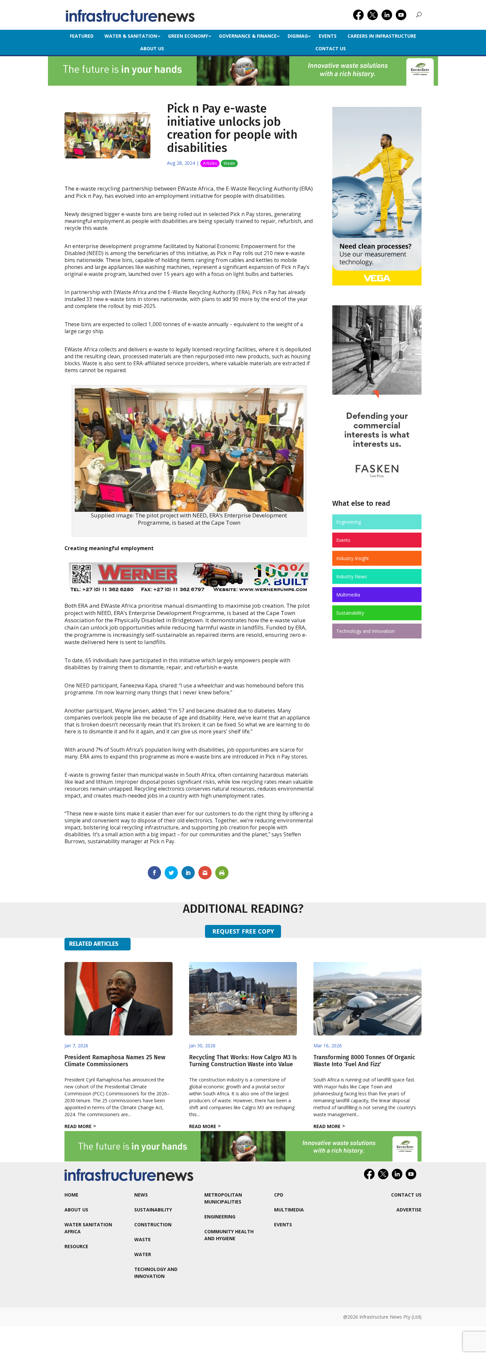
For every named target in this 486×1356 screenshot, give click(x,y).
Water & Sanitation (130, 36)
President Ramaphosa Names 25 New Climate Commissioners (114, 1061)
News (141, 1195)
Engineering (348, 522)
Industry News (351, 576)
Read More (78, 1126)
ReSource (76, 1246)
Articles (210, 163)
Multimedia (348, 594)
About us (152, 48)
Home (71, 1195)
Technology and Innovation (365, 631)
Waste (229, 163)
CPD (278, 1195)
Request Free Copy (243, 931)
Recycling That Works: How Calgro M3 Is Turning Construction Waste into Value (243, 1061)
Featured (82, 36)
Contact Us (330, 48)
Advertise (409, 1209)
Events (328, 36)
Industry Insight (352, 558)
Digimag (298, 36)
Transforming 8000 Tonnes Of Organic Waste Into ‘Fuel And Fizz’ (364, 1061)
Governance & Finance (248, 36)
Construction (153, 1224)
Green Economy (188, 36)
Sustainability (350, 613)
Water (142, 1254)
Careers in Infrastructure (381, 36)
